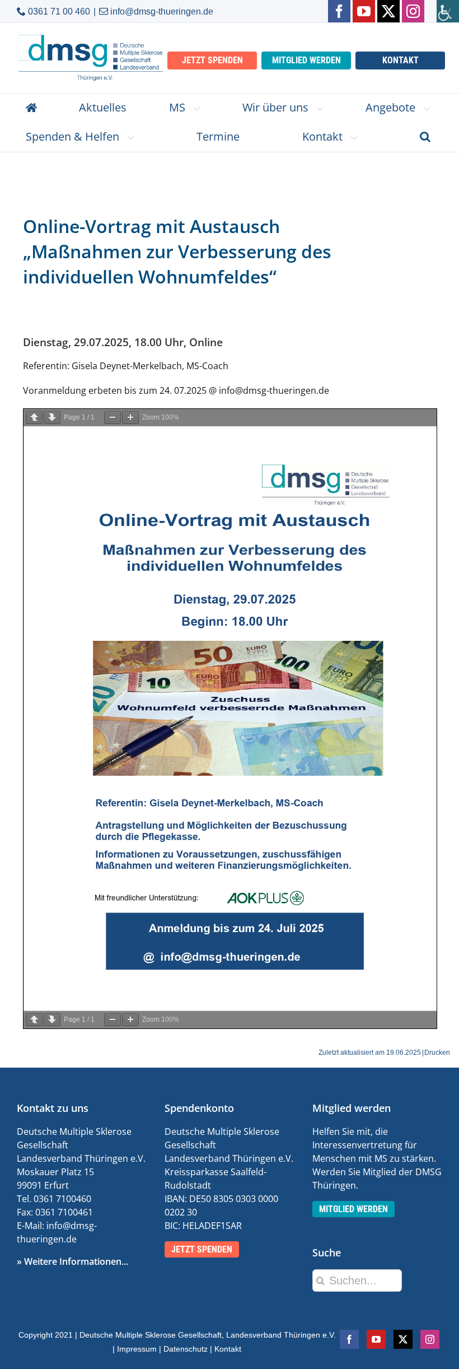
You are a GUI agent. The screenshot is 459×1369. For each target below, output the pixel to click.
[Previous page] (34, 417)
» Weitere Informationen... (72, 1261)
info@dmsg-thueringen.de (161, 11)
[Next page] (52, 417)
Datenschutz (185, 1348)
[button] (425, 137)
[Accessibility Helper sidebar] (448, 11)
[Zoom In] (130, 417)
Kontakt (227, 1348)
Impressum (137, 1348)
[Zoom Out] (112, 417)
